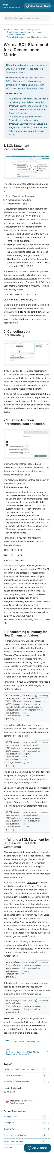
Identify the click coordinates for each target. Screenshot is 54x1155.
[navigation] (27, 1069)
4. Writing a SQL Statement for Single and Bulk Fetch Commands (26, 843)
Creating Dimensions (19, 113)
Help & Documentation (11, 6)
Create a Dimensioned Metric (31, 88)
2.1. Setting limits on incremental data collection (24, 422)
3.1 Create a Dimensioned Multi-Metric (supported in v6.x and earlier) (22, 1052)
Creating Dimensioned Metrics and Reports (25, 32)
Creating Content (33, 29)
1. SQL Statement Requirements (16, 147)
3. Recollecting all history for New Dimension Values (25, 633)
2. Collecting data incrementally (17, 333)
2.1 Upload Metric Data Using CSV (25, 1040)
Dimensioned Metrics (16, 34)
